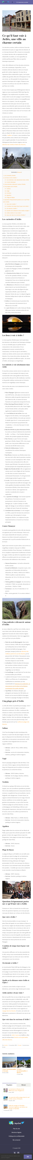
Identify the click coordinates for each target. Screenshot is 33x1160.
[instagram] (18, 1153)
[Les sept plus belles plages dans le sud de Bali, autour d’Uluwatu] (6, 1097)
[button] (4, 1066)
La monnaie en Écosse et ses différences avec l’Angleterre (16, 1089)
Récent (24, 1085)
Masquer (19, 172)
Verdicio (8, 193)
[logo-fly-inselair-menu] (5, 1)
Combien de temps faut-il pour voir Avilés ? (17, 206)
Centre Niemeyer (10, 182)
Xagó (7, 191)
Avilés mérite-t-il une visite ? (13, 213)
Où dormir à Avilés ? (11, 208)
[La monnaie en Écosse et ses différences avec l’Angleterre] (6, 1089)
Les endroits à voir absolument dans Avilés (17, 180)
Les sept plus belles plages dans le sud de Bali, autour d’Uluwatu (19, 1098)
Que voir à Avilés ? (10, 204)
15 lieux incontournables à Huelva (22, 1070)
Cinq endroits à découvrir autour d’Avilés (14, 184)
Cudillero (9, 135)
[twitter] (14, 1153)
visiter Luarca (15, 1035)
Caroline (6, 1045)
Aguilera (8, 195)
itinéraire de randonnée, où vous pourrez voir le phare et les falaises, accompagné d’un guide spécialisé (17, 686)
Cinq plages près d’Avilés (10, 186)
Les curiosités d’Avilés (9, 175)
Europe (19, 1045)
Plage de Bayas (10, 197)
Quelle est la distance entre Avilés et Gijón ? (17, 210)
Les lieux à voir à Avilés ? (10, 177)
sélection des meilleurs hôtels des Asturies (13, 144)
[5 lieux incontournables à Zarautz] (9, 1057)
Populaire (9, 1085)
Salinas (8, 188)
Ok (28, 1157)
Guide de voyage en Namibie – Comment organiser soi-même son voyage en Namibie (18, 1107)
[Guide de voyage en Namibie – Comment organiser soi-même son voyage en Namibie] (6, 1106)
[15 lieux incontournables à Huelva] (24, 1057)
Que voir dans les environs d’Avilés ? (15, 215)
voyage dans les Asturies (9, 1011)
